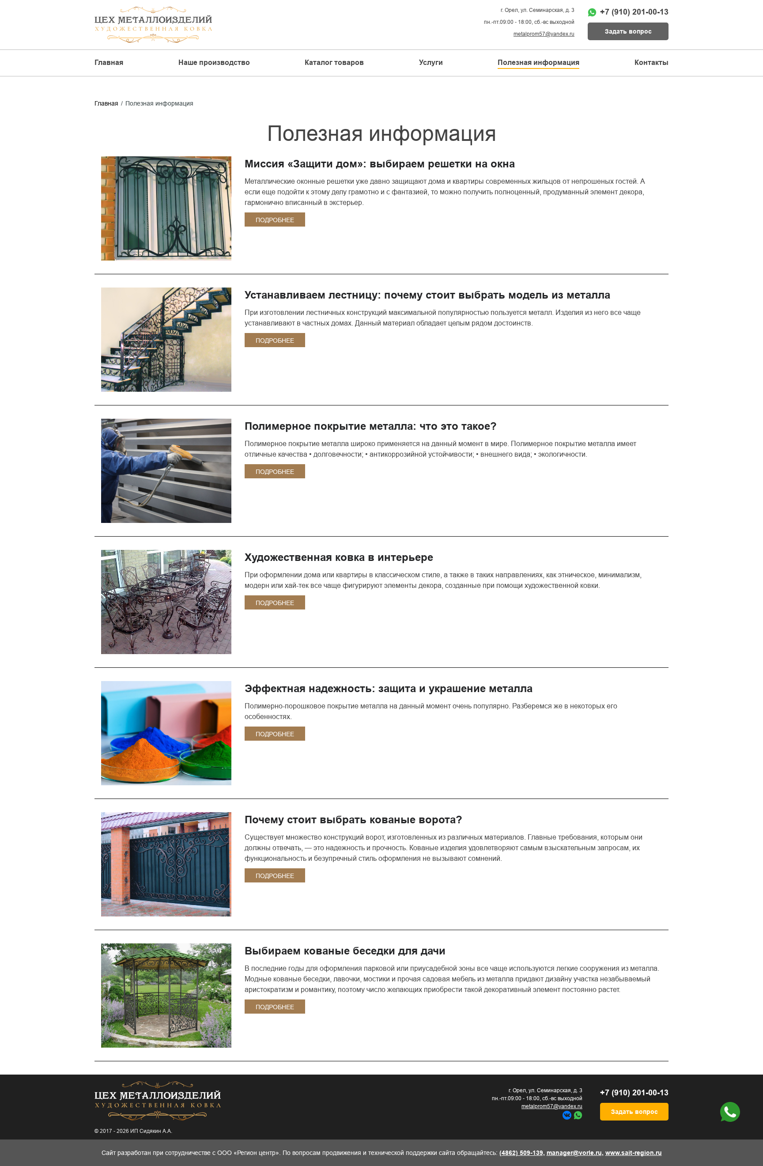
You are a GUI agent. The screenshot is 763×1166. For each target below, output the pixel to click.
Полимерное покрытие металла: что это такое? (371, 426)
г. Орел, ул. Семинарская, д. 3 (537, 10)
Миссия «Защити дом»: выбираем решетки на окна (380, 164)
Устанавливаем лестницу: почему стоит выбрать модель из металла (427, 295)
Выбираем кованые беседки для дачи (345, 951)
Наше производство (214, 62)
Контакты (652, 62)
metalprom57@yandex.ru (544, 34)
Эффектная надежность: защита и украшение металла (389, 688)
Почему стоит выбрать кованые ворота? (353, 819)
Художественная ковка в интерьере (339, 557)
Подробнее (275, 219)
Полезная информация (538, 62)
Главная (108, 62)
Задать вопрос (628, 31)
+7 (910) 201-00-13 (634, 12)
